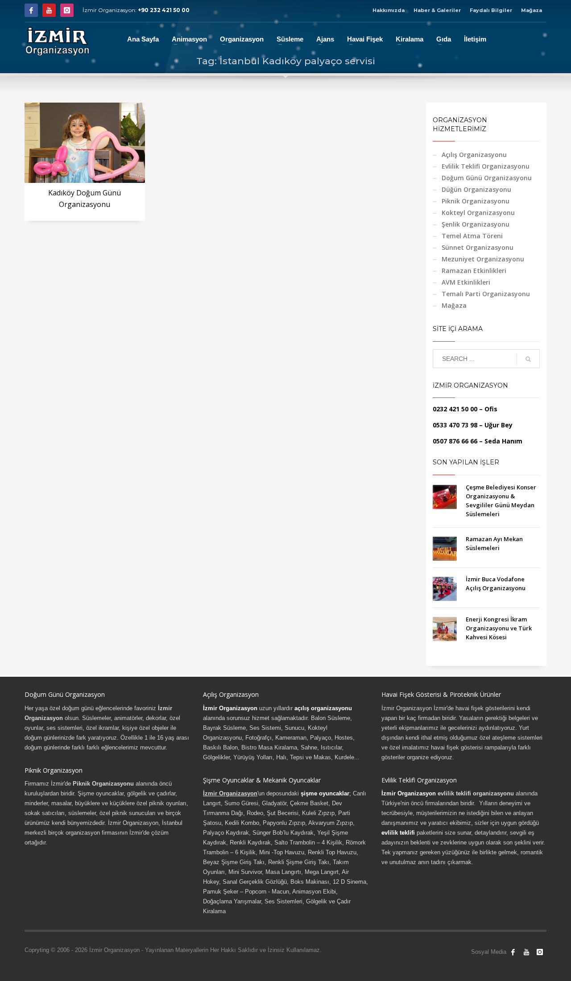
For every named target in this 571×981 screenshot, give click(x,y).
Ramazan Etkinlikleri (474, 270)
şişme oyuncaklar (325, 793)
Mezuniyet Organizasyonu (483, 259)
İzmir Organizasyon (230, 708)
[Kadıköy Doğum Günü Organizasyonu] (84, 142)
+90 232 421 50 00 (164, 10)
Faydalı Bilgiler (491, 10)
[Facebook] (31, 10)
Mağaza (531, 10)
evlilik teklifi (398, 832)
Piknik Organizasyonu (475, 201)
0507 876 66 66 (455, 441)
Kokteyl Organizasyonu (478, 212)
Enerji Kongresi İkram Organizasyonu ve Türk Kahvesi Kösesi (499, 628)
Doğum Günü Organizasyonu (487, 178)
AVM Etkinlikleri (466, 282)
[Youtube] (49, 10)
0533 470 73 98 (455, 425)
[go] (528, 359)
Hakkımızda (388, 10)
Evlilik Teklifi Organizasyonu (486, 166)
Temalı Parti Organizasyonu (486, 294)
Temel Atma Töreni (472, 236)
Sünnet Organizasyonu (477, 247)
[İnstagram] (67, 10)
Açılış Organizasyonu (474, 154)
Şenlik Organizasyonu (475, 224)
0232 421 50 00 (455, 409)
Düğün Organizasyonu (476, 189)
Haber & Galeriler (437, 10)
